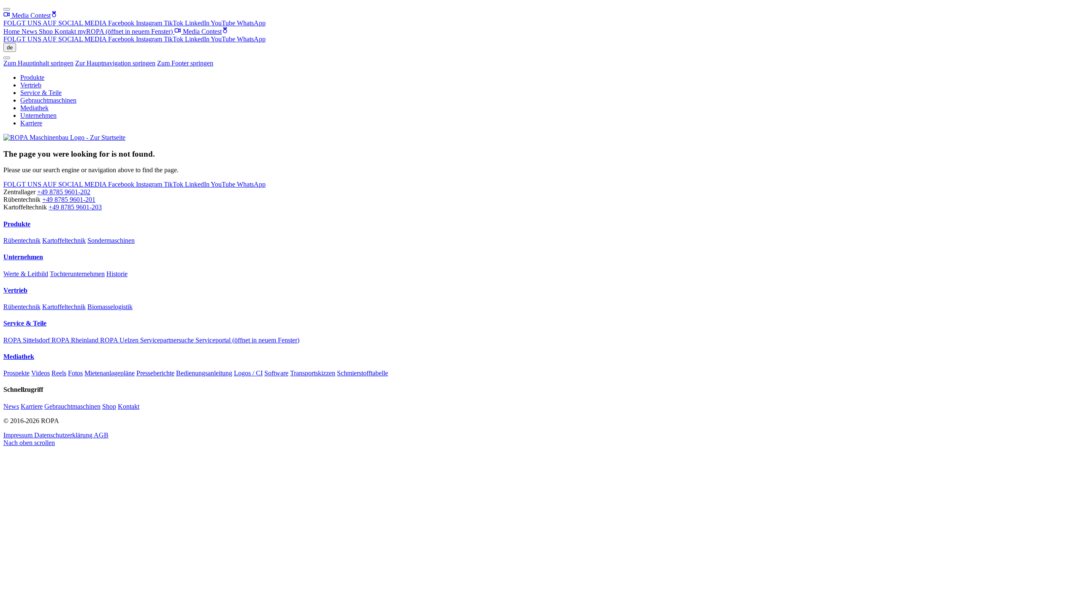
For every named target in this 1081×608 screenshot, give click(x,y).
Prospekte (16, 373)
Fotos (75, 373)
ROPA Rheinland (76, 340)
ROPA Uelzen (120, 340)
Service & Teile (41, 92)
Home (12, 31)
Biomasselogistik (110, 306)
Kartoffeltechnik (64, 240)
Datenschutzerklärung (64, 435)
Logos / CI (248, 373)
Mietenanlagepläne (109, 373)
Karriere (31, 123)
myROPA (125, 31)
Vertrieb (30, 85)
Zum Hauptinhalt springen (38, 63)
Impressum (18, 435)
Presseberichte (155, 373)
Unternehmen (38, 115)
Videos (40, 373)
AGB (101, 435)
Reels (59, 373)
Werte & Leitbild (25, 273)
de (10, 47)
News (30, 31)
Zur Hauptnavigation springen (115, 63)
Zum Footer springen (185, 63)
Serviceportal (247, 340)
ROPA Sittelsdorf (27, 340)
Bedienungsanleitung (204, 373)
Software (276, 373)
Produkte (32, 77)
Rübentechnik (22, 240)
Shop (46, 31)
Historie (117, 273)
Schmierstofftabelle (362, 373)
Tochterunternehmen (77, 273)
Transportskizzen (312, 373)
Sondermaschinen (111, 240)
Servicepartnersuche (168, 340)
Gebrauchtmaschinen (48, 100)
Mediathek (34, 107)
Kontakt (66, 31)
